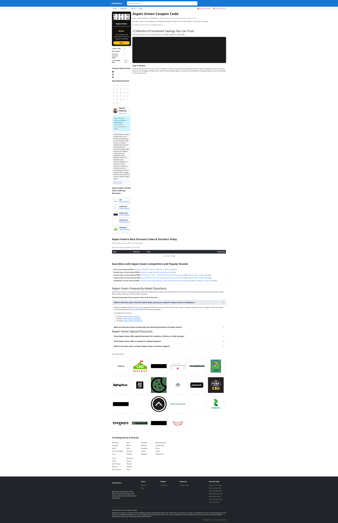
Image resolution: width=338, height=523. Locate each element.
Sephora (129, 467)
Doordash (115, 443)
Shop (121, 43)
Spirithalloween (161, 443)
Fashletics (117, 3)
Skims (128, 469)
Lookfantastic (160, 446)
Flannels (129, 464)
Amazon (129, 451)
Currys (114, 458)
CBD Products (154, 18)
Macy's (128, 446)
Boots (157, 448)
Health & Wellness (143, 18)
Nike (127, 443)
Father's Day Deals (215, 488)
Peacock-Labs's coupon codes (198, 275)
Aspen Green (139, 307)
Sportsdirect (116, 464)
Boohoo (114, 467)
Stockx (158, 451)
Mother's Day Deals (215, 485)
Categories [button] (123, 8)
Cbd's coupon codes (166, 269)
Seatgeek (144, 454)
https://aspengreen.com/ (121, 27)
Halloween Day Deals (216, 494)
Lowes (143, 451)
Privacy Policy (207, 520)
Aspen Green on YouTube (131, 317)
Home (115, 8)
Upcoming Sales (205, 8)
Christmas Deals (214, 502)
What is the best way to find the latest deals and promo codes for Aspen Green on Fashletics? (154, 302)
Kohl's (114, 448)
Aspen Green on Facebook (132, 319)
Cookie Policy (184, 485)
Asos (113, 454)
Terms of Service (220, 520)
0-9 (117, 103)
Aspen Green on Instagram (133, 321)
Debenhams (160, 454)
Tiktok (114, 461)
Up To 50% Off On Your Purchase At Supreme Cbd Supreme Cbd (162, 278)
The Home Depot (117, 451)
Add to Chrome (220, 8)
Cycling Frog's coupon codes (162, 272)
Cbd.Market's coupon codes (204, 281)
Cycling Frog (144, 272)
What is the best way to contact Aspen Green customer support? (142, 346)
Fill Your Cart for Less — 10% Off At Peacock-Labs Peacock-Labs (162, 275)
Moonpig (144, 448)
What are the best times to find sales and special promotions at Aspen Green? (148, 327)
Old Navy (115, 446)
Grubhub (144, 443)
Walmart (144, 446)
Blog (141, 8)
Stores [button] (133, 8)
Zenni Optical (116, 469)
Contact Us (164, 485)
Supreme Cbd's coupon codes (198, 278)
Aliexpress (129, 458)
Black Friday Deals (215, 497)
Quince (128, 461)
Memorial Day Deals (215, 491)
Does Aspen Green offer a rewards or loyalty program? (137, 341)
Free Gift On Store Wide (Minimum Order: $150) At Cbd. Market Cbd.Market (165, 281)
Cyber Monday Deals (216, 499)
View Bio (118, 182)
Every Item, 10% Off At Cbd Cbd (144, 269)
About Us (144, 485)
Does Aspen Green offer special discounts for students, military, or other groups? (149, 336)
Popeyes (129, 454)
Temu (128, 448)
